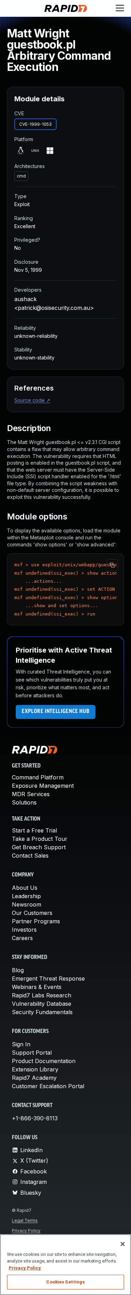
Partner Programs (36, 921)
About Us (24, 887)
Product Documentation (43, 1060)
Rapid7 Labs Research (41, 995)
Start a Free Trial (34, 830)
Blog (18, 970)
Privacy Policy (26, 1230)
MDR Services (31, 794)
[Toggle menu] (120, 8)
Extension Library (35, 1069)
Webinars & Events (36, 986)
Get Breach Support (39, 847)
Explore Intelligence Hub (55, 711)
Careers (22, 937)
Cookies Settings (65, 1282)
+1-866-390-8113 (35, 1118)
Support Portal (32, 1052)
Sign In (21, 1044)
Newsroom (26, 904)
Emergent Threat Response (48, 978)
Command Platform (38, 777)
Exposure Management (43, 785)
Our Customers (32, 912)
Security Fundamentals (42, 1012)
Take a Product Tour (39, 838)
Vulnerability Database (41, 1003)
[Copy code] (112, 565)
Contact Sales (30, 855)
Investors (24, 929)
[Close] (122, 1244)
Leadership (26, 896)
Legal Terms (25, 1220)
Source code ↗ (32, 400)
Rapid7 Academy (34, 1077)
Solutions (24, 802)
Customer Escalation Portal (48, 1086)
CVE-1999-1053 (35, 124)
